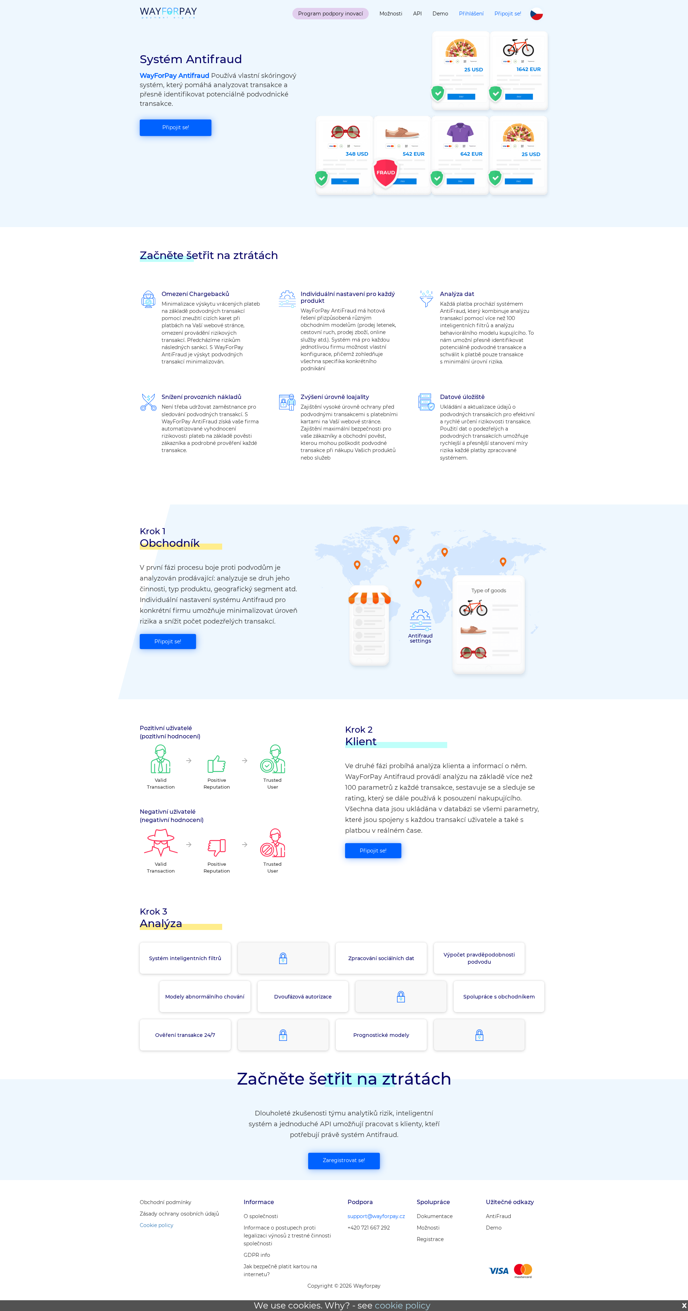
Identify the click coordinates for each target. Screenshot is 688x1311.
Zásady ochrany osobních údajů (179, 1214)
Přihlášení (471, 13)
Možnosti (390, 13)
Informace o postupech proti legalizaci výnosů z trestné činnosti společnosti (287, 1236)
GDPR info (257, 1255)
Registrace (430, 1239)
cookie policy (402, 1305)
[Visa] (498, 1271)
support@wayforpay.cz (376, 1216)
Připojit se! (507, 13)
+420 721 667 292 (369, 1228)
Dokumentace (435, 1216)
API (417, 13)
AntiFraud (498, 1216)
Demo (440, 13)
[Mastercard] (523, 1271)
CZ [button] (536, 14)
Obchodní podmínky (165, 1202)
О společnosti (261, 1216)
